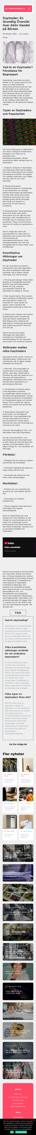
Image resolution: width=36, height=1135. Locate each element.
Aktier (5, 37)
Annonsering (18, 1117)
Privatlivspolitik (21, 1132)
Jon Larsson (24, 34)
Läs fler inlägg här (18, 744)
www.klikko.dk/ (20, 1106)
